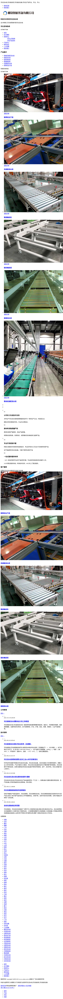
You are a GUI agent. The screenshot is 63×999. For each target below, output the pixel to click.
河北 (5, 829)
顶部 (5, 997)
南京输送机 (7, 939)
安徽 (5, 819)
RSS (24, 985)
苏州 (5, 870)
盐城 (5, 882)
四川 (5, 849)
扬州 (5, 884)
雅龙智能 (6, 953)
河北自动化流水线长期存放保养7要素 (17, 777)
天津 (5, 851)
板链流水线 (8, 318)
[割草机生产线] (31, 509)
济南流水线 (7, 943)
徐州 (5, 866)
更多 (2, 713)
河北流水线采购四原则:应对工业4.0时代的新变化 (21, 759)
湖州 (5, 898)
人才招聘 (6, 46)
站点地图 (28, 985)
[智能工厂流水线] (18, 15)
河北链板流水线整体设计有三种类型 (16, 721)
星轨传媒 (20, 985)
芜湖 (5, 904)
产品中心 (6, 42)
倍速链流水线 (8, 169)
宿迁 (5, 890)
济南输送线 (7, 951)
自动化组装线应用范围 (12, 805)
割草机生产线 (8, 117)
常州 (5, 868)
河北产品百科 (11, 40)
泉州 (5, 908)
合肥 (5, 902)
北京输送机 (7, 941)
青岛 (5, 912)
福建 (5, 825)
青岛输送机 (7, 937)
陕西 (5, 847)
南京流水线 (7, 949)
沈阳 (5, 857)
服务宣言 (6, 44)
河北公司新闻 (11, 38)
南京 (5, 862)
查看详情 (6, 113)
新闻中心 (6, 36)
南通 (5, 876)
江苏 (5, 837)
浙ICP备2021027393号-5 (7, 987)
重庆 (5, 823)
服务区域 (6, 5)
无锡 (5, 864)
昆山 (5, 874)
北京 (5, 821)
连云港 (6, 878)
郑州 (5, 913)
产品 (5, 993)
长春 (5, 861)
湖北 (5, 833)
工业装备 (6, 927)
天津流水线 (7, 931)
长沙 (5, 917)
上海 (5, 845)
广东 (5, 827)
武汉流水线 (7, 957)
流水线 (6, 925)
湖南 (5, 835)
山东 (5, 843)
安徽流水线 (7, 947)
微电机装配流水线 (10, 401)
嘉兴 (5, 896)
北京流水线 (7, 961)
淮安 (5, 880)
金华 (5, 900)
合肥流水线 (7, 933)
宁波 (5, 894)
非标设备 (6, 923)
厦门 (5, 906)
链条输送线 (8, 268)
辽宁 (5, 841)
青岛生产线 (7, 935)
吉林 (5, 839)
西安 (5, 921)
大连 (5, 859)
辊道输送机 (8, 217)
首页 (5, 32)
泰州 (5, 888)
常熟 (5, 872)
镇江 (5, 886)
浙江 (5, 853)
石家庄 (6, 855)
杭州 (5, 892)
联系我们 (6, 7)
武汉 (5, 915)
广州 (5, 919)
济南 (5, 910)
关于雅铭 (6, 34)
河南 (5, 831)
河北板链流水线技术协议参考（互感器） (18, 744)
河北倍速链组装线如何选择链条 (15, 790)
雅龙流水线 (7, 929)
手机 (5, 995)
